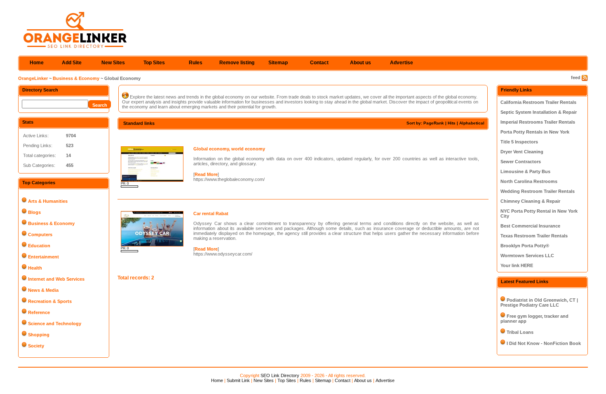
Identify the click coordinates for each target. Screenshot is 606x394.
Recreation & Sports (50, 301)
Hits (452, 123)
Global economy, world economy (229, 148)
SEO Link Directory (280, 375)
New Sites (113, 63)
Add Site (72, 63)
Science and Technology (54, 323)
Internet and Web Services (56, 279)
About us (360, 63)
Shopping (38, 334)
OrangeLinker (33, 78)
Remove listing (236, 63)
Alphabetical (471, 123)
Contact (319, 63)
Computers (40, 234)
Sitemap (278, 63)
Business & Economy (76, 78)
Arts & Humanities (48, 201)
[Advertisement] (213, 137)
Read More (206, 174)
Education (39, 245)
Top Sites (154, 63)
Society (36, 345)
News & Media (43, 290)
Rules (195, 63)
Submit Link (238, 380)
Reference (39, 312)
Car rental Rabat (210, 213)
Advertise (401, 63)
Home (37, 63)
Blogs (34, 212)
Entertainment (43, 256)
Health (35, 267)
